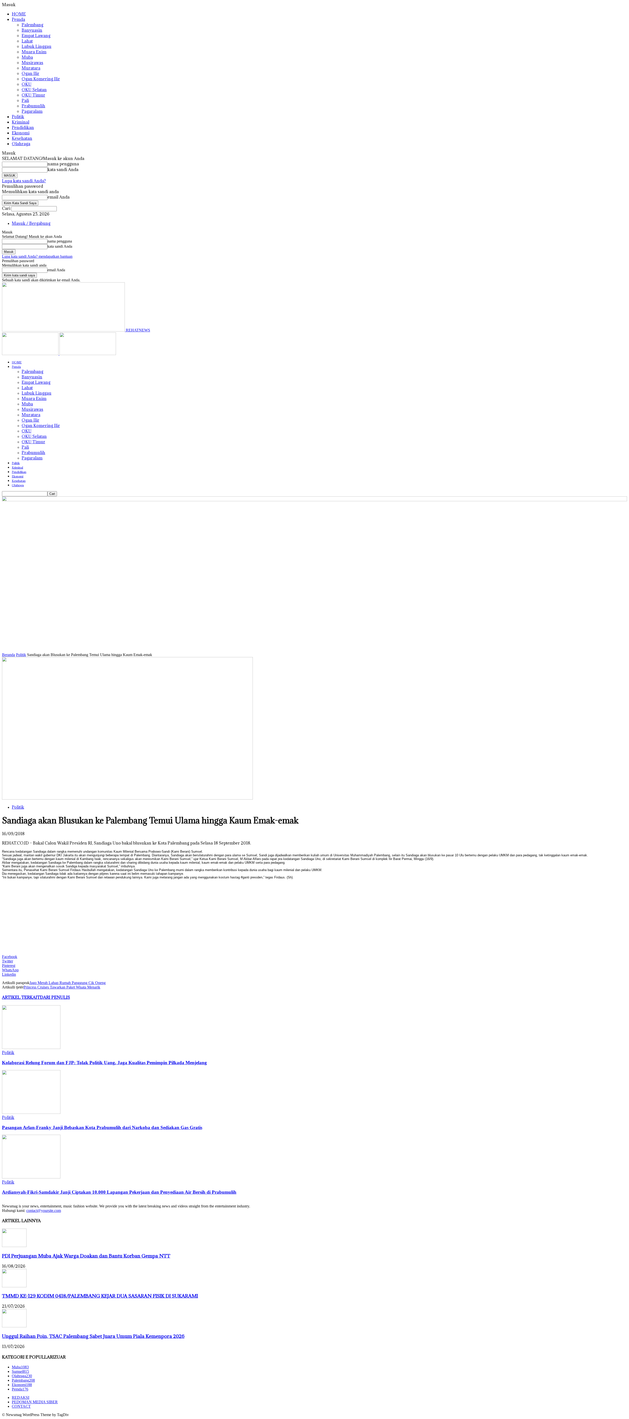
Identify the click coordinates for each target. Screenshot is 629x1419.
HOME (19, 14)
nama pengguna (63, 164)
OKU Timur (33, 95)
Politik (18, 116)
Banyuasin (32, 30)
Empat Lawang (36, 35)
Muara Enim (34, 52)
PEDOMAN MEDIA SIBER (35, 1402)
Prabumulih (33, 106)
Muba (27, 57)
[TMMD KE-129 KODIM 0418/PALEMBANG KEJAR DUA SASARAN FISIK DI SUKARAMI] (14, 1286)
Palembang (32, 25)
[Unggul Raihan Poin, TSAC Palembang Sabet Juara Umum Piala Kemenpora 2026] (14, 1326)
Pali (25, 100)
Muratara (31, 68)
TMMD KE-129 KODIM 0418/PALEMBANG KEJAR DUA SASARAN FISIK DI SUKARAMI (100, 1296)
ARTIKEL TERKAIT (21, 997)
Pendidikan (23, 127)
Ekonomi (20, 133)
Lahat (27, 41)
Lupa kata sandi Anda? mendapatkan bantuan (37, 256)
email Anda (58, 197)
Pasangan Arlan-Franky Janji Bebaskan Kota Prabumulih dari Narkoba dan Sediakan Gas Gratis (102, 1127)
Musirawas (32, 62)
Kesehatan (22, 138)
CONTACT (21, 1406)
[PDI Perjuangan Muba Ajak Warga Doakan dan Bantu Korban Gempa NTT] (14, 1246)
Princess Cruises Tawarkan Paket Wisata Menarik (62, 987)
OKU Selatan (34, 89)
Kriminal (20, 122)
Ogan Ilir (30, 73)
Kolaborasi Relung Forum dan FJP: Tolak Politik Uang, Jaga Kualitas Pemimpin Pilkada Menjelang (104, 1062)
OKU (26, 84)
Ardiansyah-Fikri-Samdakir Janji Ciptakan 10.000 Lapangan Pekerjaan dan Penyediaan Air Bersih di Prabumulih (119, 1192)
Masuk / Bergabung (31, 223)
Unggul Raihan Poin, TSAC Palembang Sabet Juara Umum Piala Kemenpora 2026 (93, 1336)
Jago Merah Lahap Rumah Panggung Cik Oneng (67, 983)
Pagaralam (32, 111)
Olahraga (21, 143)
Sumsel (20, 1371)
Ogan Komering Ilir (41, 79)
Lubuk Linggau (36, 46)
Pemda (18, 19)
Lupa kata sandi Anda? (24, 181)
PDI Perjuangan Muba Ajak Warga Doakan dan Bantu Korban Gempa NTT (86, 1256)
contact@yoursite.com (43, 1210)
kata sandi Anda (62, 169)
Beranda (8, 655)
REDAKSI (20, 1397)
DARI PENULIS (55, 997)
